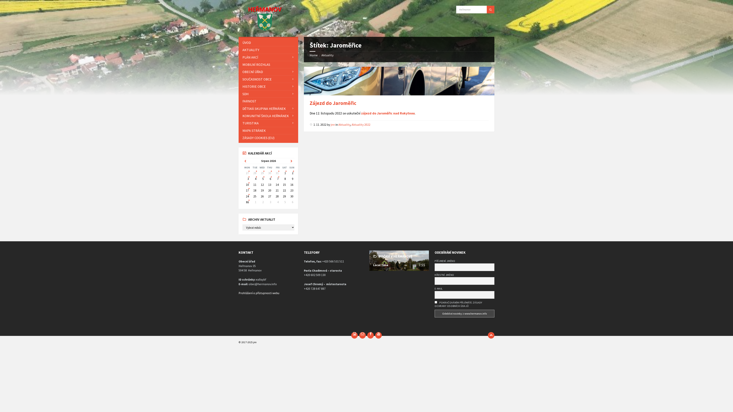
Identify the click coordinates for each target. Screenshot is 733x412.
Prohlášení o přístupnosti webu (259, 293)
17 (247, 190)
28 (254, 173)
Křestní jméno (444, 275)
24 (247, 196)
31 (277, 173)
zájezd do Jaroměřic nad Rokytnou (388, 113)
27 (247, 173)
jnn (333, 124)
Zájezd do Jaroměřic (333, 103)
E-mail (438, 288)
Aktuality (327, 55)
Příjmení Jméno (445, 261)
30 (269, 173)
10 (247, 185)
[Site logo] (260, 30)
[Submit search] (490, 9)
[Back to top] (491, 335)
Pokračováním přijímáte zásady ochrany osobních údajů (458, 304)
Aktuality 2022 (361, 124)
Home (314, 55)
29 (262, 173)
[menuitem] (268, 42)
